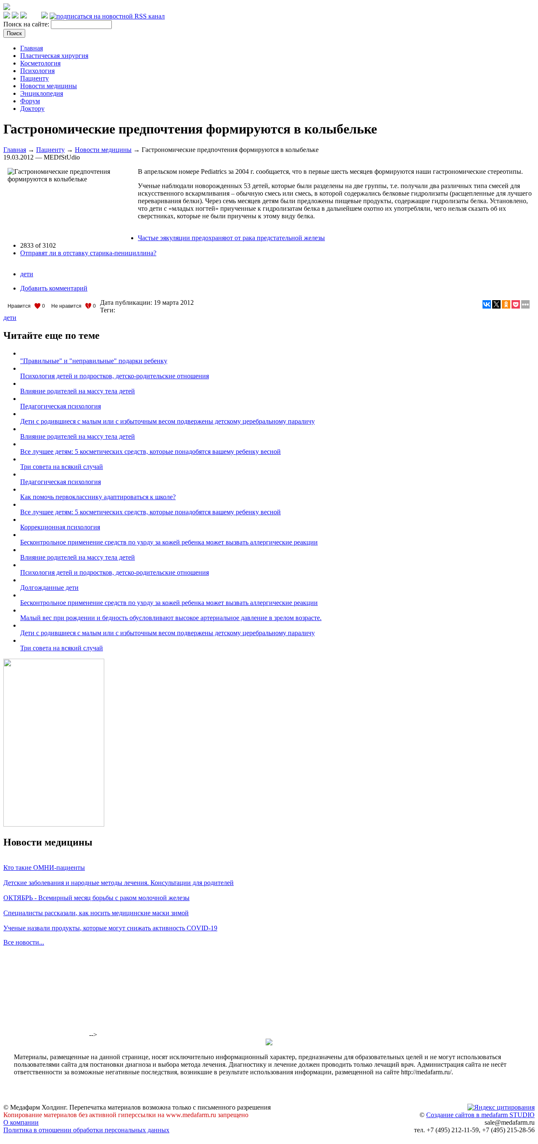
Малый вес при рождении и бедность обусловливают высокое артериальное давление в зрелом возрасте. (171, 617)
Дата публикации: (127, 302)
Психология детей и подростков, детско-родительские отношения (114, 376)
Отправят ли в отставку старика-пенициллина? (88, 253)
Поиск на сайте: (27, 24)
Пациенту (34, 78)
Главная (31, 48)
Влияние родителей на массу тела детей (77, 391)
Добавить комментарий (53, 288)
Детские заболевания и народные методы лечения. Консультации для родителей (118, 882)
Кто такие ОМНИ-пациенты (44, 867)
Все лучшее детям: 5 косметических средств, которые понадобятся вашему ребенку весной (150, 451)
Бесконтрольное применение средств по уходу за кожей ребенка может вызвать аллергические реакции (169, 542)
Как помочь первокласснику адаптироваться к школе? (98, 496)
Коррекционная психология (60, 527)
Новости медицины (48, 85)
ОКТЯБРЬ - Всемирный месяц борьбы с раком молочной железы (96, 897)
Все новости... (23, 942)
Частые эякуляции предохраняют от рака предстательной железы (231, 237)
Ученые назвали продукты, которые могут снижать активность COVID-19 (110, 928)
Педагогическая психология (60, 406)
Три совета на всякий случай (61, 466)
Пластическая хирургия (54, 55)
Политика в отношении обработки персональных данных (86, 1130)
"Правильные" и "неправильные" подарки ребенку (93, 360)
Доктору (32, 108)
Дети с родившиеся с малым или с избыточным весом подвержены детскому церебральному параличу (167, 421)
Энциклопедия (41, 93)
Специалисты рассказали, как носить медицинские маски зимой (96, 912)
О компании (21, 1122)
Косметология (40, 63)
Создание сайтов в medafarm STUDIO (480, 1114)
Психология (37, 70)
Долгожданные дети (49, 587)
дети (26, 273)
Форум (30, 101)
